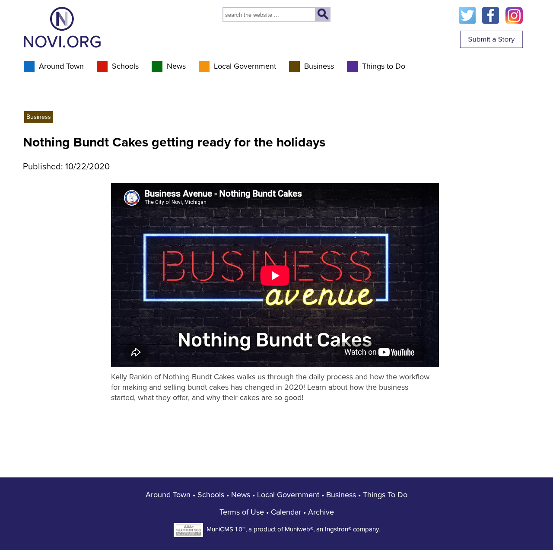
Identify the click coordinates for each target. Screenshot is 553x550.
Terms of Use (241, 512)
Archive (321, 512)
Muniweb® (299, 529)
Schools (125, 66)
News (176, 66)
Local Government (245, 66)
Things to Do (383, 66)
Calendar (286, 512)
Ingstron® (338, 529)
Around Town (61, 66)
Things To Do (385, 494)
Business (319, 66)
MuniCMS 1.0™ (226, 529)
